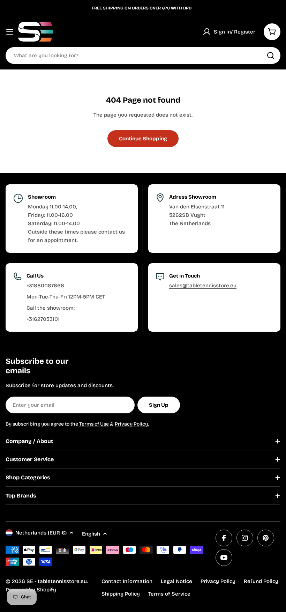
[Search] (270, 55)
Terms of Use (94, 424)
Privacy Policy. (132, 424)
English (91, 534)
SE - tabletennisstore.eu (57, 581)
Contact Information (126, 581)
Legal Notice (176, 581)
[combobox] (143, 55)
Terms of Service (169, 594)
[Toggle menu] (10, 32)
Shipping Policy (120, 594)
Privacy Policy (218, 581)
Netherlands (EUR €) (41, 533)
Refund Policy (261, 581)
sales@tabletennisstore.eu (202, 285)
